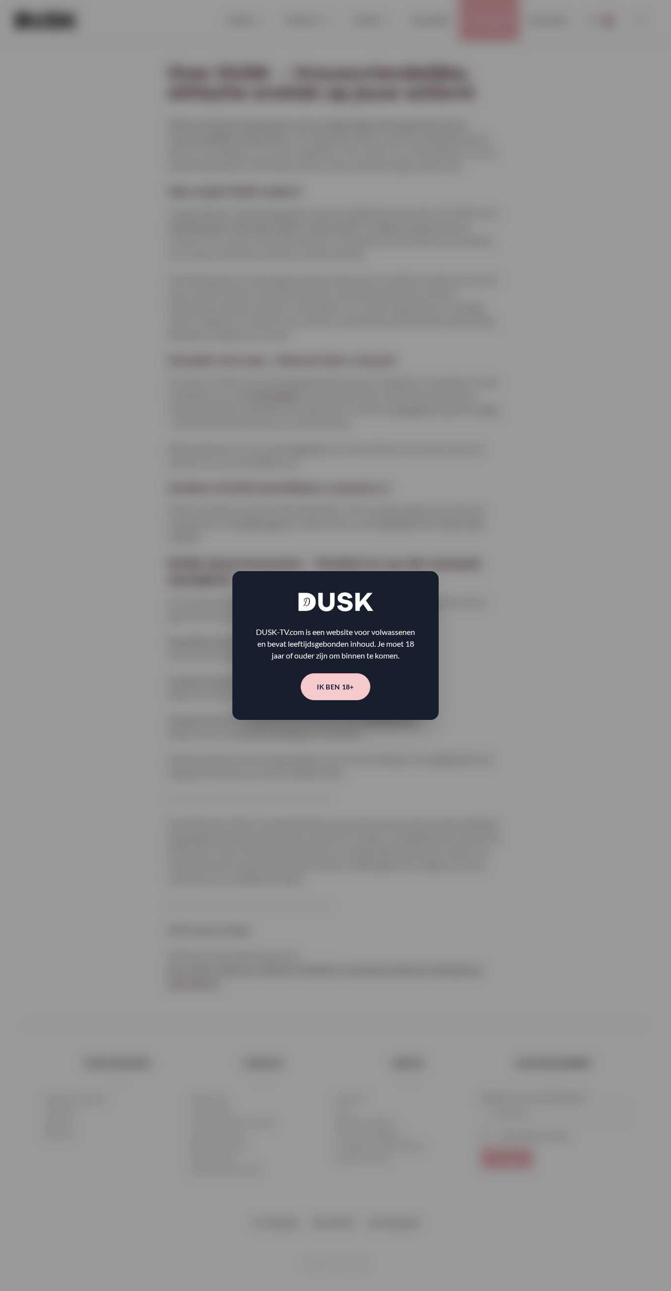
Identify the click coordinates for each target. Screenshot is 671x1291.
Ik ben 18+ (335, 687)
